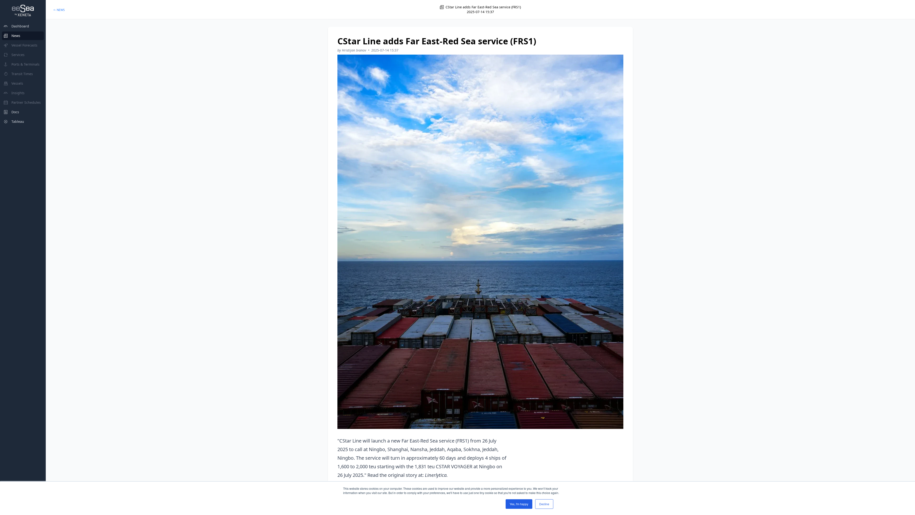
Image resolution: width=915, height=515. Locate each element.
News (15, 35)
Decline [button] (544, 504)
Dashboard (20, 26)
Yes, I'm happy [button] (519, 504)
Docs (15, 112)
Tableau (17, 121)
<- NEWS (59, 10)
